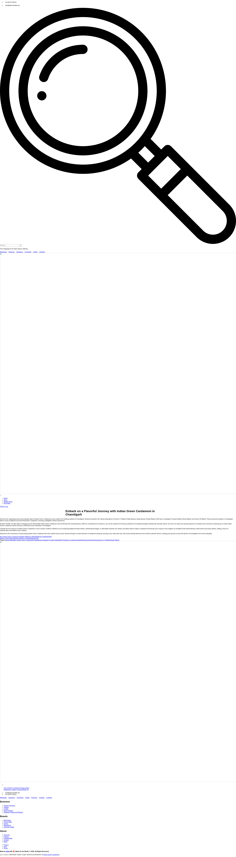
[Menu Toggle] (0, 495)
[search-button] (21, 245)
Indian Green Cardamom (51, 854)
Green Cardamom (71, 540)
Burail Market (9, 540)
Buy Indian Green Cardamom (23, 540)
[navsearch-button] (118, 243)
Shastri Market (114, 540)
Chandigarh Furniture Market (50, 540)
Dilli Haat (63, 540)
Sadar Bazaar (94, 540)
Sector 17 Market (104, 540)
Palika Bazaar (85, 540)
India (79, 540)
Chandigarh (37, 540)
